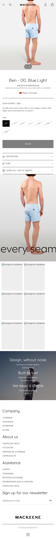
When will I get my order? (19, 170)
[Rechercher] (10, 4)
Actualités (7, 447)
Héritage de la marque (13, 452)
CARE (8, 163)
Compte (6, 469)
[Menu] (3, 4)
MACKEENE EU (31, 527)
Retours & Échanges (12, 477)
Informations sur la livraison (17, 481)
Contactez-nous (10, 443)
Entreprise (7, 426)
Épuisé (28, 144)
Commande (7, 473)
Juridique (7, 417)
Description (12, 156)
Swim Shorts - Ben (11, 103)
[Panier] (52, 4)
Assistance (7, 422)
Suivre (5, 430)
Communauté (9, 456)
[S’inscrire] (50, 500)
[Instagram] (28, 535)
